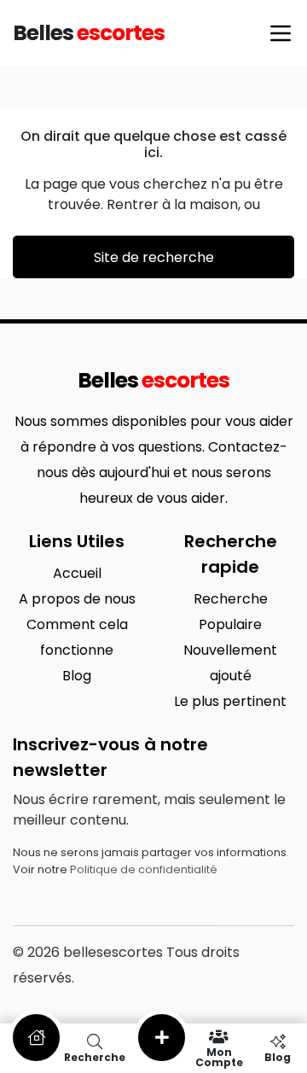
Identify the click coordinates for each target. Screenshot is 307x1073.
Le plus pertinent (230, 701)
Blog (76, 675)
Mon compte (219, 1056)
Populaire (230, 624)
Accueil (77, 573)
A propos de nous (77, 599)
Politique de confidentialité (143, 869)
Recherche (231, 599)
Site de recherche (154, 257)
